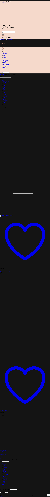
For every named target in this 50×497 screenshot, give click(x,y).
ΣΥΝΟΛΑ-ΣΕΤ (5, 102)
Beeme (4, 54)
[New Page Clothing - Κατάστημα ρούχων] (6, 39)
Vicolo (4, 477)
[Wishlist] (0, 216)
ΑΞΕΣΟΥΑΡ (4, 51)
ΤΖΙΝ (4, 104)
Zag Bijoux (4, 86)
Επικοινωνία (1, 458)
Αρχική (2, 47)
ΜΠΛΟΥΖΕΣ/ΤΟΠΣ (5, 100)
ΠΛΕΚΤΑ (4, 103)
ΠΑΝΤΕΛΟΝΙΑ (5, 99)
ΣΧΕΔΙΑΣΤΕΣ (3, 80)
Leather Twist (5, 61)
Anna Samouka (5, 53)
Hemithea (4, 93)
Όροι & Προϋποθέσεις (3, 450)
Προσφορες (3, 69)
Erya (3, 59)
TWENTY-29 (5, 96)
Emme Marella (5, 57)
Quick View (1, 267)
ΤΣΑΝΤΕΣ (3, 105)
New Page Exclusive (6, 64)
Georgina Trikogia (5, 60)
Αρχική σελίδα (2, 74)
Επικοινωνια (3, 70)
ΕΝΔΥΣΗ (4, 49)
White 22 (4, 68)
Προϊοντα (3, 48)
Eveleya (4, 58)
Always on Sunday (5, 468)
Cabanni (4, 87)
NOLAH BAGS (5, 62)
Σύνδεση (6, 492)
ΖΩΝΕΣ (4, 50)
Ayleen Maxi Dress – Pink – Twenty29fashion (6, 271)
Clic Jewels (4, 56)
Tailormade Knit (5, 67)
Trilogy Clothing (5, 66)
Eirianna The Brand (6, 81)
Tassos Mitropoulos (5, 65)
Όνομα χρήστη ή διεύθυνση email (5, 489)
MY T (4, 83)
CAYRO (4, 55)
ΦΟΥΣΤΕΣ (4, 101)
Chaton (4, 97)
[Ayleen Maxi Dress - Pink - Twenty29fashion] (16, 215)
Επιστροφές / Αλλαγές (3, 454)
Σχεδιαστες (3, 52)
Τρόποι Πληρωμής (2, 451)
